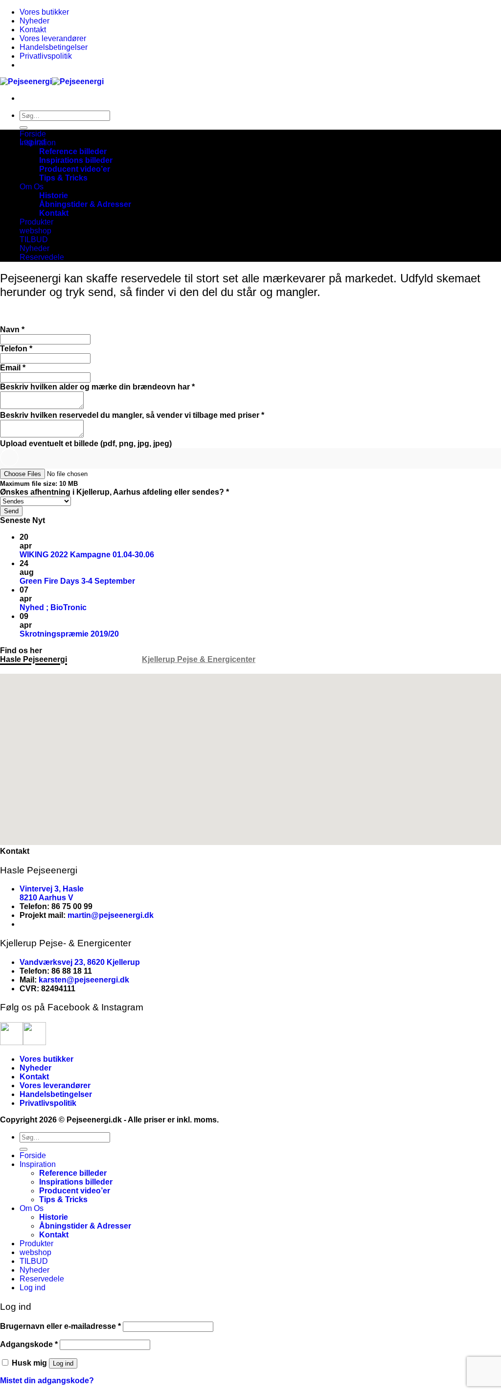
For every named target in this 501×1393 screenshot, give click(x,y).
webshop (35, 231)
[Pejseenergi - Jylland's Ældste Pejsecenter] (52, 81)
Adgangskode (29, 1344)
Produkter (36, 222)
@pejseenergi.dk (122, 915)
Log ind (63, 1363)
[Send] (23, 127)
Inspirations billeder (76, 160)
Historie (53, 195)
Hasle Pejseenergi (33, 659)
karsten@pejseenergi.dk (84, 980)
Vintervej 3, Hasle (52, 889)
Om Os (32, 187)
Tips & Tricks (63, 178)
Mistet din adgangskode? (47, 1380)
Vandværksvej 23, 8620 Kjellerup (80, 962)
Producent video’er (74, 169)
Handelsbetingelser (54, 47)
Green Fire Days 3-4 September (77, 581)
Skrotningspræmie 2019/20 (69, 634)
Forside (33, 134)
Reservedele (42, 257)
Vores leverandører (53, 38)
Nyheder (34, 21)
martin (79, 915)
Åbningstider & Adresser (85, 204)
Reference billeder (73, 151)
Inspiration (38, 142)
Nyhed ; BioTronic (53, 607)
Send (11, 511)
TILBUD (34, 239)
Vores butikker (44, 12)
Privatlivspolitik (46, 56)
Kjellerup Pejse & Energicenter (198, 659)
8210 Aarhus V (46, 897)
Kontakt (33, 29)
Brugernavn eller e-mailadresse (60, 1326)
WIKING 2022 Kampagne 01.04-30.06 (87, 554)
